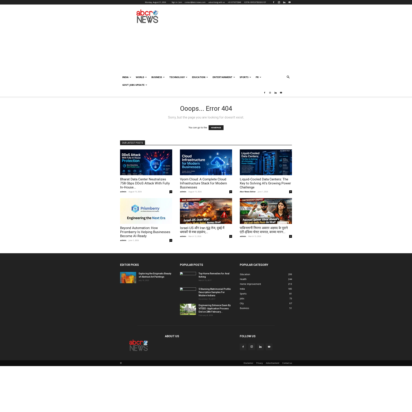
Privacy (259, 363)
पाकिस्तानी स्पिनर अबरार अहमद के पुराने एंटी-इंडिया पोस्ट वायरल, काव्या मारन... (264, 230)
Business (156, 77)
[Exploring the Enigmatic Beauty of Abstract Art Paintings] (128, 277)
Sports (244, 77)
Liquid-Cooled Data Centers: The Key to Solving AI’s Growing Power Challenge (265, 183)
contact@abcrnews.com (195, 2)
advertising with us (217, 2)
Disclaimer (248, 363)
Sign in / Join (177, 2)
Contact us (287, 363)
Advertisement (272, 363)
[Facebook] (273, 2)
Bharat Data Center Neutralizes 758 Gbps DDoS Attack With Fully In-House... (145, 183)
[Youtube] (289, 2)
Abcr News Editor (248, 191)
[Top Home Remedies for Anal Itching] (188, 277)
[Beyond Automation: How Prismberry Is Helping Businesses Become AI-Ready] (146, 211)
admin (123, 191)
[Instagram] (278, 2)
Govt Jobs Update (133, 84)
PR (257, 77)
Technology (177, 77)
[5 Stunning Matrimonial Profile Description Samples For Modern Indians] (188, 293)
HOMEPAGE (216, 128)
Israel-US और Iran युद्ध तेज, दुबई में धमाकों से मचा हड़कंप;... (202, 230)
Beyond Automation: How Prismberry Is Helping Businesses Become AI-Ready (145, 232)
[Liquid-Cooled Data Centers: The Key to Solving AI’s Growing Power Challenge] (266, 162)
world (140, 77)
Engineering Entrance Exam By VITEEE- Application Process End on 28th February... (215, 308)
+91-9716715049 (234, 2)
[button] (288, 77)
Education (198, 77)
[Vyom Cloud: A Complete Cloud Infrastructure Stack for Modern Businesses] (206, 162)
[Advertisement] (206, 49)
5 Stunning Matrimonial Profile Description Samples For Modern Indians (215, 292)
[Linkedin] (284, 2)
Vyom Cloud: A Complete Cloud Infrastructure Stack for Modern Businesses (203, 183)
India (125, 77)
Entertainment (222, 77)
